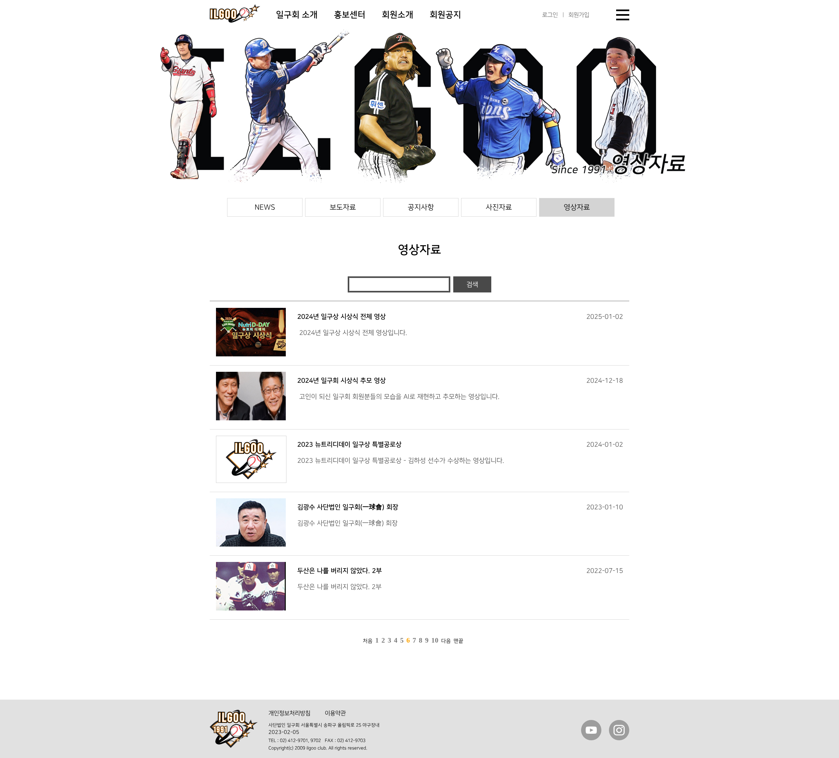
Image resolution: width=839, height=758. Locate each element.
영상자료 (577, 207)
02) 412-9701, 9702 (300, 740)
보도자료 (343, 207)
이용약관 (335, 713)
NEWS (265, 207)
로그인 (550, 15)
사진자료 (499, 207)
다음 (446, 641)
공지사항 (421, 207)
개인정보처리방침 (289, 713)
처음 (368, 641)
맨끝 (458, 641)
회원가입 (578, 15)
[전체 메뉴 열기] (622, 15)
